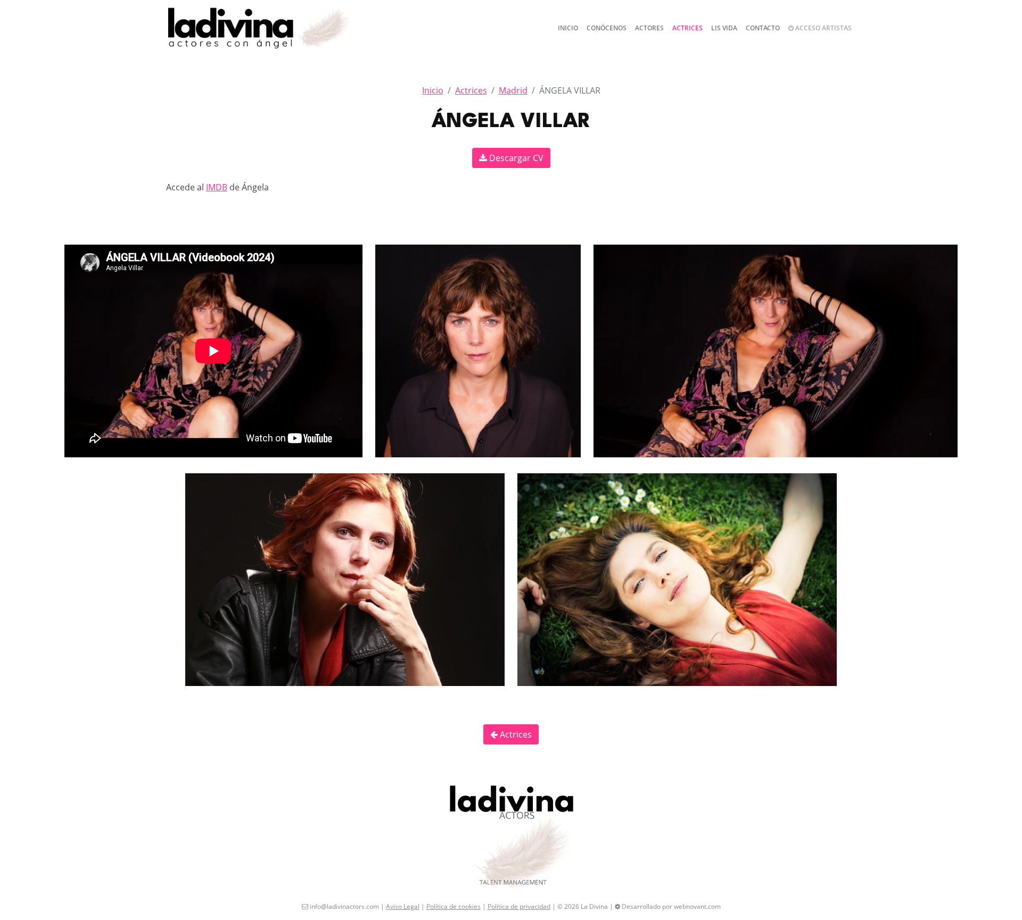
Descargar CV (515, 158)
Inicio (568, 27)
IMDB (216, 187)
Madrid (513, 90)
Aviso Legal (402, 906)
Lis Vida (724, 27)
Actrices (687, 27)
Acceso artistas (823, 27)
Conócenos (607, 27)
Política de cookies (453, 906)
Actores (649, 27)
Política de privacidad (519, 906)
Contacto (763, 27)
